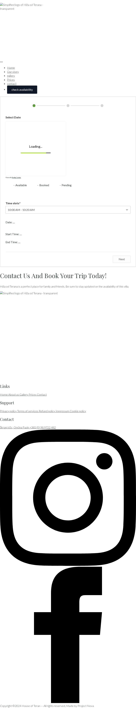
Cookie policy (78, 411)
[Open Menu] (1, 61)
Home (11, 67)
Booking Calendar (16, 177)
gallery (11, 75)
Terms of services (28, 411)
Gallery (24, 394)
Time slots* (13, 203)
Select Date (13, 117)
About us (13, 394)
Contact (42, 394)
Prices (11, 79)
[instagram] (68, 564)
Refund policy (47, 411)
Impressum (63, 411)
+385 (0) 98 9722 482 (43, 427)
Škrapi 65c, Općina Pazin (15, 427)
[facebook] (68, 702)
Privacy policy (8, 411)
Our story (13, 71)
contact (11, 83)
